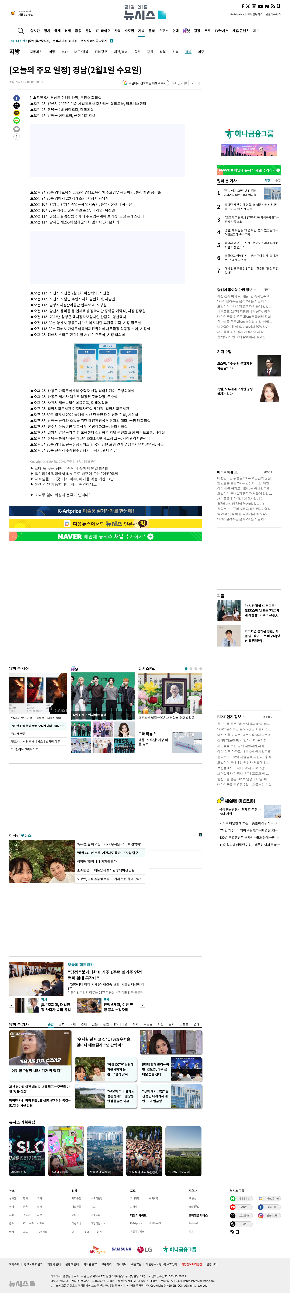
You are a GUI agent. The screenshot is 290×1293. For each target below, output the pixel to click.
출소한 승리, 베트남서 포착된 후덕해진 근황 (106, 870)
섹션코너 (76, 1223)
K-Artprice (237, 14)
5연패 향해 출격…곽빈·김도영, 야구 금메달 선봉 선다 (155, 1069)
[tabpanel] (170, 699)
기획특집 (95, 1215)
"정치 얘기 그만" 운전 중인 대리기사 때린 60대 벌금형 (155, 1096)
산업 (88, 30)
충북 (163, 51)
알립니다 (212, 1264)
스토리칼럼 (97, 1198)
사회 (117, 30)
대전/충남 (121, 51)
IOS (191, 1231)
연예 (175, 30)
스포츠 (164, 30)
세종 (52, 51)
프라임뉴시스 (255, 14)
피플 (220, 596)
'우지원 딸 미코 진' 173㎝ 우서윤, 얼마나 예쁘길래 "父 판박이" (104, 1042)
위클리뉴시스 (273, 14)
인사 (74, 1232)
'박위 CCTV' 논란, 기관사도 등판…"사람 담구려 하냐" (110, 852)
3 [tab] (195, 668)
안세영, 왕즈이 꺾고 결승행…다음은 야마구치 (39, 718)
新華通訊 (194, 1206)
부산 (65, 51)
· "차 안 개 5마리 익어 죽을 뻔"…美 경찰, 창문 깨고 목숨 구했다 (249, 830)
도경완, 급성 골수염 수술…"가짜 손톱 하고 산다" (109, 879)
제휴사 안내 (54, 1264)
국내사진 (134, 1198)
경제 (68, 30)
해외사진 (154, 1198)
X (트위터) (244, 1215)
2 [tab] (191, 668)
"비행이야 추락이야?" (24, 749)
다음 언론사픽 (272, 1198)
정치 (47, 30)
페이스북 (272, 1207)
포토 (207, 30)
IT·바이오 (103, 30)
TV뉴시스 (221, 30)
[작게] (193, 83)
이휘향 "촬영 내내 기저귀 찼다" (98, 861)
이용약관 (136, 1264)
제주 (201, 51)
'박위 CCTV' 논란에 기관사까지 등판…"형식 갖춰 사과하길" (120, 1069)
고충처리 (106, 1264)
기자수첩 (224, 351)
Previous (11, 1005)
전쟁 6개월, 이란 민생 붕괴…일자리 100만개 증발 (118, 1009)
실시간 (35, 30)
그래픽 (133, 1206)
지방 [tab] (267, 180)
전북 (175, 51)
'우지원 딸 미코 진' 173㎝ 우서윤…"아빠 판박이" (109, 844)
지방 (141, 30)
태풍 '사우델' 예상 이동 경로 (153, 741)
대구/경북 (81, 51)
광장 (197, 30)
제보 (256, 30)
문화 (152, 30)
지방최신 (36, 51)
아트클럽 (76, 1206)
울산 (137, 51)
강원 (150, 51)
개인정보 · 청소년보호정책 (161, 1264)
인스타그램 (272, 1215)
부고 (86, 1232)
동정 (99, 1232)
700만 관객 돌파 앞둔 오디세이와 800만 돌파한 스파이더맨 (39, 726)
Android (193, 1223)
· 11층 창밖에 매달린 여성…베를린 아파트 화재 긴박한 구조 (249, 845)
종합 (51, 1024)
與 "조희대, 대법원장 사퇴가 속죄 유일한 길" (56, 1009)
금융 (78, 30)
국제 (57, 30)
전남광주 (101, 51)
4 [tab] (200, 668)
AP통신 (192, 1198)
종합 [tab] (278, 180)
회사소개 (14, 1264)
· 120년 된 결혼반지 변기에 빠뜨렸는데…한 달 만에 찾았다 (249, 837)
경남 (188, 51)
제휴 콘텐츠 (240, 30)
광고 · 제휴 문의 (33, 1264)
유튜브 (244, 1207)
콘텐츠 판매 (72, 1264)
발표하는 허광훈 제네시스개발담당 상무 (35, 741)
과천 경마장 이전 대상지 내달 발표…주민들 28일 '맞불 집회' (39, 1089)
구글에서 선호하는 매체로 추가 (147, 83)
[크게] (199, 83)
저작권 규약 (90, 1264)
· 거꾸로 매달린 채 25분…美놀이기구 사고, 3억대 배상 (249, 823)
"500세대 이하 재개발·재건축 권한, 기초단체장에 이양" (106, 986)
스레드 (244, 1224)
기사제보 (121, 1264)
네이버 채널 (243, 1198)
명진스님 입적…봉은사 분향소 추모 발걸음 (166, 718)
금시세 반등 (18, 733)
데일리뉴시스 (98, 1223)
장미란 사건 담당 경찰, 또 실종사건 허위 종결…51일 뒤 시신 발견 (40, 1103)
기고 (93, 1206)
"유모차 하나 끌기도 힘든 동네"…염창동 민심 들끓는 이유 (120, 1096)
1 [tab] (186, 668)
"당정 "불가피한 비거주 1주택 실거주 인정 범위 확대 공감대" (105, 975)
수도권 (129, 30)
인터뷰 (75, 1215)
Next (142, 1005)
